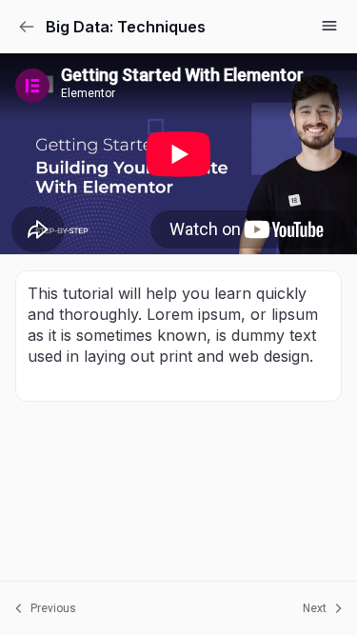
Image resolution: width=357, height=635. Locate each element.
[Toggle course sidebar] (329, 26)
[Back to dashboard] (27, 27)
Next (315, 608)
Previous (53, 608)
